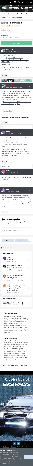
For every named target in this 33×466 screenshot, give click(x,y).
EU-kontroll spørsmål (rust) (15, 303)
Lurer (8, 257)
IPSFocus (13, 447)
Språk (18, 447)
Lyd (10, 269)
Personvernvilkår (5, 463)
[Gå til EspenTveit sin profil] (4, 276)
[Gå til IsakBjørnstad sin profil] (4, 303)
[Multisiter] (2, 75)
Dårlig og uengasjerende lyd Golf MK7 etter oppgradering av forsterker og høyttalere (16, 287)
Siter (6, 75)
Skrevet (14, 51)
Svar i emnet (16, 43)
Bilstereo (16, 37)
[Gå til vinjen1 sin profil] (3, 172)
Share (8, 240)
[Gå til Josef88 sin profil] (4, 258)
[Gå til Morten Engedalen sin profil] (4, 285)
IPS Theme (6, 447)
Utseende (25, 447)
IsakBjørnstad (11, 305)
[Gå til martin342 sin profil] (3, 50)
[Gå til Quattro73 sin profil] (3, 86)
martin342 (6, 35)
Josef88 (11, 259)
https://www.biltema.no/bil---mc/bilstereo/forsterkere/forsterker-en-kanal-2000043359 (15, 60)
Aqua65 (9, 131)
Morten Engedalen (14, 290)
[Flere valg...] (30, 51)
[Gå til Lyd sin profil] (4, 266)
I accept (29, 457)
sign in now (10, 223)
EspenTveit (12, 279)
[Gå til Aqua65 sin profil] (3, 132)
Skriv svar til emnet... (11, 230)
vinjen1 (8, 171)
